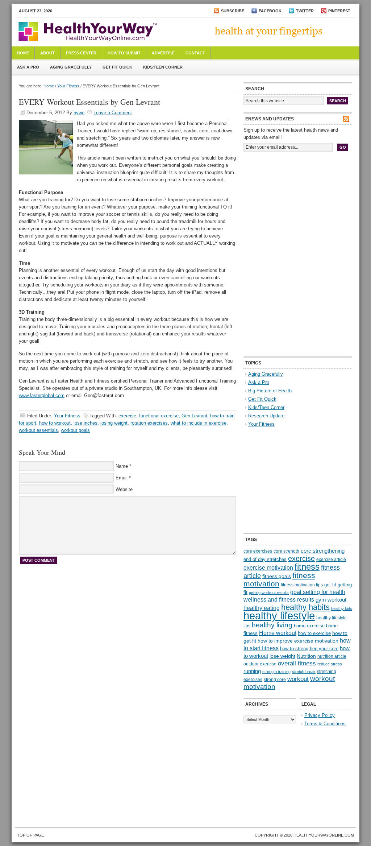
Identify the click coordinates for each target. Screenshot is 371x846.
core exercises (257, 551)
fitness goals (276, 576)
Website (124, 489)
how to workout (55, 423)
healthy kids (341, 608)
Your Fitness (68, 86)
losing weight (114, 423)
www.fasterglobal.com (41, 395)
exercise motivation (268, 567)
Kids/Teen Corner (163, 67)
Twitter (305, 11)
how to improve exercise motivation (298, 641)
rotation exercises (149, 423)
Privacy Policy (319, 715)
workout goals (75, 430)
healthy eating (261, 607)
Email (122, 477)
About (47, 53)
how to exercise (314, 633)
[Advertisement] (297, 206)
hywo (79, 112)
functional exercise (159, 415)
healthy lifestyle (279, 616)
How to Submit (124, 53)
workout (298, 679)
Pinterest (339, 11)
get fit (330, 584)
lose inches (85, 423)
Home (23, 53)
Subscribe (232, 11)
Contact (195, 53)
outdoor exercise (259, 664)
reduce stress (329, 664)
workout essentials (38, 430)
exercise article (331, 559)
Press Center (81, 53)
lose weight (282, 656)
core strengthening (323, 551)
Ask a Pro (28, 67)
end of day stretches (265, 559)
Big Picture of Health (270, 390)
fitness (307, 566)
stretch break (304, 671)
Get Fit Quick (117, 67)
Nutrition (306, 656)
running (252, 671)
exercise (127, 415)
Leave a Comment (112, 112)
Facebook (270, 11)
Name (122, 466)
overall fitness (297, 663)
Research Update (266, 415)
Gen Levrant (194, 415)
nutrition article (331, 656)
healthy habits (305, 607)
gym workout (331, 600)
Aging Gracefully (71, 67)
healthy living (272, 625)
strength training (276, 671)
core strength (286, 551)
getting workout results (269, 592)
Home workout (277, 633)
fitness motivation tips (302, 584)
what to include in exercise (198, 423)
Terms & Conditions (325, 723)
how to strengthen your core (309, 648)
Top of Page (30, 835)
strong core (275, 679)
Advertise (163, 53)
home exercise (309, 625)
